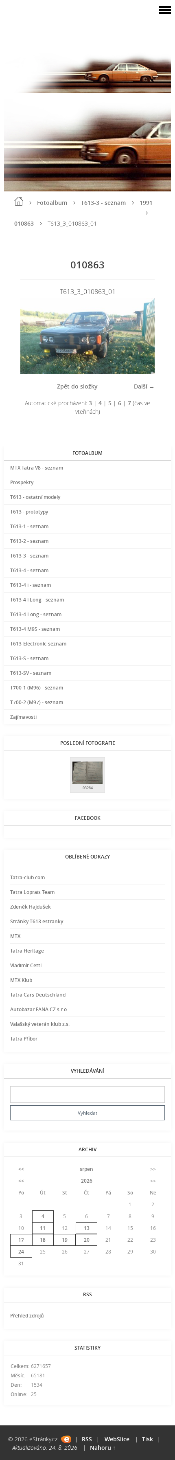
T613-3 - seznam (103, 202)
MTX (15, 936)
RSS (87, 1439)
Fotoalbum (52, 202)
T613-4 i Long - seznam (37, 599)
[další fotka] (141, 336)
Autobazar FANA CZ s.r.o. (39, 1009)
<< (21, 1169)
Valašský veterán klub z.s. (40, 1024)
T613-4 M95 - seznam (35, 629)
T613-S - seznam (29, 658)
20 (87, 1239)
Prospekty (21, 482)
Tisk (147, 1439)
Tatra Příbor (23, 1038)
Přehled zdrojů (27, 1315)
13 (87, 1228)
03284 (88, 787)
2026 (86, 1180)
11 (43, 1228)
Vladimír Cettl (26, 965)
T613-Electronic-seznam (38, 643)
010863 (24, 223)
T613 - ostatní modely (35, 497)
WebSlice (117, 1439)
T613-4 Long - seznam (35, 614)
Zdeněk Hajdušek (30, 906)
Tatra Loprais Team (32, 892)
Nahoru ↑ (103, 1447)
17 (21, 1239)
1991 (146, 202)
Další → (144, 386)
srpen (86, 1169)
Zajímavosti (23, 717)
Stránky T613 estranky (36, 921)
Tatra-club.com (27, 877)
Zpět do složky (77, 386)
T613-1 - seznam (29, 526)
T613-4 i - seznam (30, 585)
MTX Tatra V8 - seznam (36, 467)
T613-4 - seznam (29, 570)
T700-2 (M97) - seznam (36, 702)
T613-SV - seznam (30, 673)
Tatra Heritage (27, 950)
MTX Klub (21, 980)
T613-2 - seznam (29, 541)
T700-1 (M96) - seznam (36, 687)
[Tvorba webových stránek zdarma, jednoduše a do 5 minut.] (66, 1439)
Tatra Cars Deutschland (38, 994)
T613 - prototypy (29, 511)
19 (65, 1239)
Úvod (18, 201)
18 (43, 1239)
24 (21, 1251)
